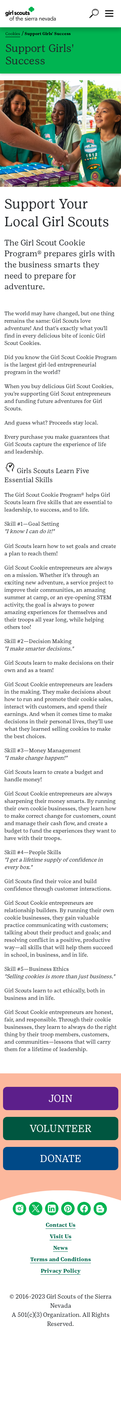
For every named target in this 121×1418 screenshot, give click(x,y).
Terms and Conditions (60, 1259)
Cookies (12, 33)
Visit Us (61, 1236)
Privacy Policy (61, 1271)
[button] (94, 13)
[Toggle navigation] (109, 13)
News (60, 1248)
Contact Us (61, 1225)
